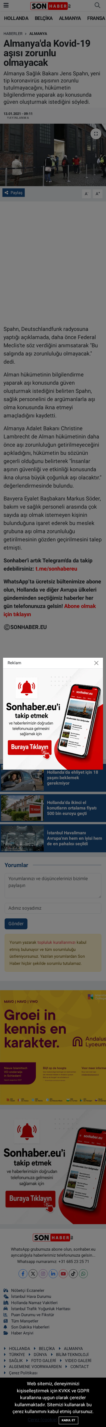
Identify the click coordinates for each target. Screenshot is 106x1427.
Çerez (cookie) (43, 1419)
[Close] (96, 662)
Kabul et (68, 1420)
